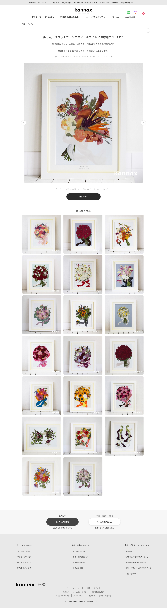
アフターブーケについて (43, 17)
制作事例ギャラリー (25, 568)
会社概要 (87, 588)
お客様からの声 (79, 562)
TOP (23, 24)
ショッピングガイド (63, 596)
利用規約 (66, 592)
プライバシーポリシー (80, 592)
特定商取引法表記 (98, 592)
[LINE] (128, 12)
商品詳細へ (83, 196)
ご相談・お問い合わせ (70, 17)
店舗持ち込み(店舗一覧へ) (136, 562)
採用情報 (97, 588)
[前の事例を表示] (23, 122)
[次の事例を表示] (143, 122)
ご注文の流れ (116, 17)
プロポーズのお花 (24, 557)
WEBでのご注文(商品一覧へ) (137, 557)
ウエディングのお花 (25, 562)
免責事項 (92, 596)
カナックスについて (95, 17)
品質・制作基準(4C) (80, 557)
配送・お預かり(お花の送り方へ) (138, 568)
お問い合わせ (131, 573)
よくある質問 (130, 17)
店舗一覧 (129, 551)
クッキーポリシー (79, 596)
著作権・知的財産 (105, 596)
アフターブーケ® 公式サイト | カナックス (83, 10)
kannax (25, 584)
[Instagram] (135, 12)
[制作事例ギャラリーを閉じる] (147, 30)
